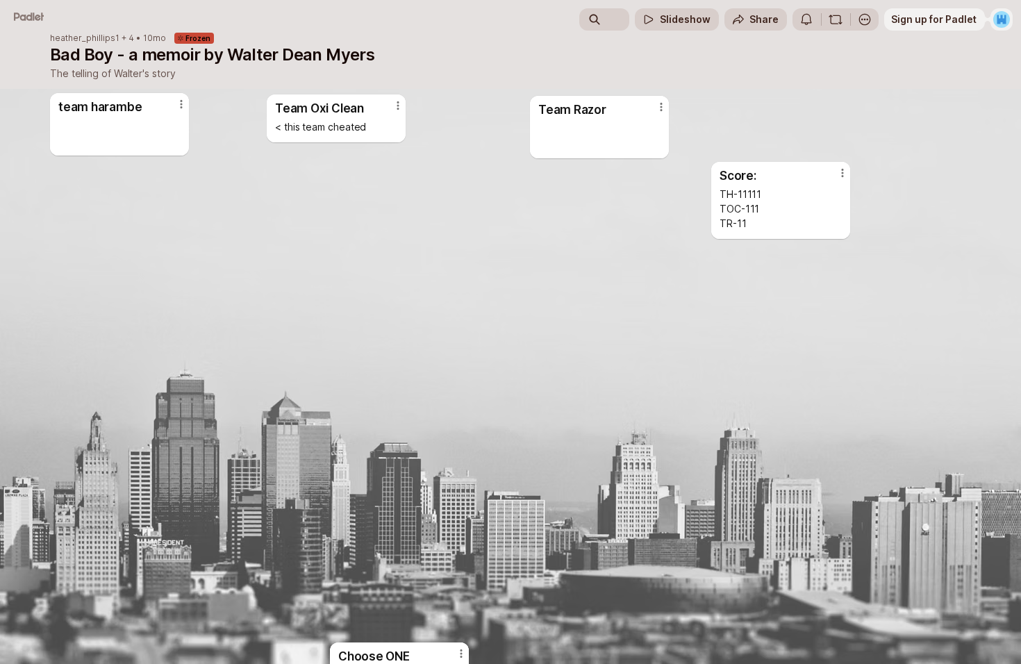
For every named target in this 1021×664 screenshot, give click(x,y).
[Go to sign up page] (1001, 19)
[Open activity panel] (806, 19)
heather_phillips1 (84, 38)
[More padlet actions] (865, 19)
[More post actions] (661, 107)
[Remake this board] (835, 19)
